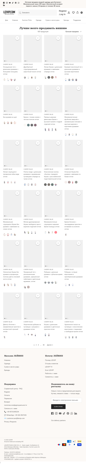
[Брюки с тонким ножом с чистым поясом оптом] (33, 98)
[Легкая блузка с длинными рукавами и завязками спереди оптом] (53, 48)
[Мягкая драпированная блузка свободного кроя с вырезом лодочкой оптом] (33, 203)
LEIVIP (10, 440)
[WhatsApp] (18, 3)
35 (43, 345)
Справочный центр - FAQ (13, 389)
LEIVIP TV (48, 367)
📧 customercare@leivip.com (14, 418)
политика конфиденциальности (15, 405)
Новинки (15, 20)
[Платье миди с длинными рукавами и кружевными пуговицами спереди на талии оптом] (33, 153)
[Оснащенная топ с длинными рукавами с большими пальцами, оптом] (12, 48)
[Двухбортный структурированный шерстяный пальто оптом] (33, 48)
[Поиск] (37, 12)
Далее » (50, 345)
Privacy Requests (10, 422)
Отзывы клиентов (51, 363)
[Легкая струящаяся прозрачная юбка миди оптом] (12, 153)
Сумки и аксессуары (52, 20)
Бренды (66, 20)
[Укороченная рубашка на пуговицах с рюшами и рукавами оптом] (33, 306)
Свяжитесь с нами (51, 377)
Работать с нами (51, 373)
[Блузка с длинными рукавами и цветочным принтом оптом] (53, 306)
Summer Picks (27, 20)
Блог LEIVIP (49, 370)
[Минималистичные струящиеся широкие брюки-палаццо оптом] (53, 203)
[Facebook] (4, 3)
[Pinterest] (15, 3)
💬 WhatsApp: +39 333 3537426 (15, 415)
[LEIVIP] (9, 12)
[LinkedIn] (4, 5)
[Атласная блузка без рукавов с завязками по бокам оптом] (73, 153)
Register (7, 392)
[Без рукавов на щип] (12, 98)
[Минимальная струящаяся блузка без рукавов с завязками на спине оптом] (12, 203)
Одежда (38, 20)
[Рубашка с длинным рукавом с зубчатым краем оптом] (53, 253)
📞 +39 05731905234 (11, 412)
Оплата (7, 395)
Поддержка (77, 20)
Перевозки (8, 398)
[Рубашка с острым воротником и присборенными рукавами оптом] (73, 253)
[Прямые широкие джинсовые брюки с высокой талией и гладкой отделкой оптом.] (53, 98)
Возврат (7, 402)
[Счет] (68, 12)
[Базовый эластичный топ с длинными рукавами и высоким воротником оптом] (73, 48)
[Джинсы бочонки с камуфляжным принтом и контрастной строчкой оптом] (12, 306)
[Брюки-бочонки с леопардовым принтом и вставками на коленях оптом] (73, 203)
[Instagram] (7, 3)
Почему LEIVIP (50, 360)
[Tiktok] (13, 3)
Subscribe (58, 406)
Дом (6, 20)
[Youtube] (10, 3)
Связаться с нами (10, 408)
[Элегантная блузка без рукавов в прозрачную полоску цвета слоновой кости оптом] (12, 253)
